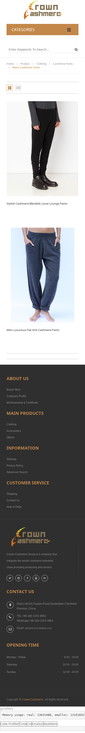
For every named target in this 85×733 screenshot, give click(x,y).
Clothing (41, 64)
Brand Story (13, 389)
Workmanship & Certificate (22, 402)
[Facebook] (27, 578)
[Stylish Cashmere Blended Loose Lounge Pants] (42, 148)
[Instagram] (18, 578)
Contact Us (13, 500)
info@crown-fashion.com (38, 628)
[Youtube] (36, 578)
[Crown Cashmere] (42, 2)
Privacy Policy (15, 465)
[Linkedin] (44, 578)
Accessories (14, 430)
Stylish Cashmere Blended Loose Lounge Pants (37, 203)
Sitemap (11, 459)
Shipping (12, 493)
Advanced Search (17, 472)
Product (25, 64)
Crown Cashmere (32, 699)
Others (10, 437)
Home (10, 64)
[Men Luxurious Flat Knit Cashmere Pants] (42, 275)
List (18, 88)
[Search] (76, 49)
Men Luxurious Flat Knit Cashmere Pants (33, 330)
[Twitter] (10, 578)
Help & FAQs (14, 506)
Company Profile (16, 396)
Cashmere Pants (63, 64)
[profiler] (6, 709)
